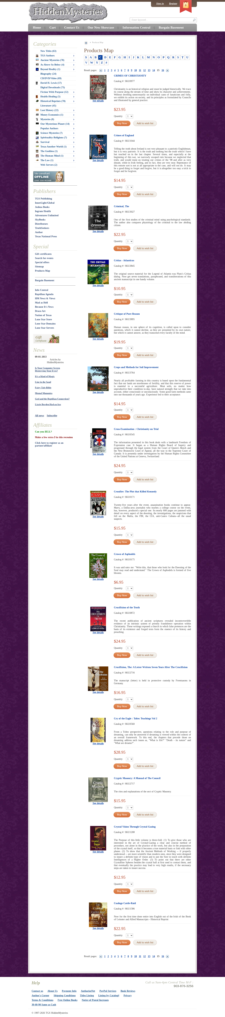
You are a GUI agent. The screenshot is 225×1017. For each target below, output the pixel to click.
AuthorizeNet (88, 991)
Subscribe (52, 415)
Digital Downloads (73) (52, 87)
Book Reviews (128, 991)
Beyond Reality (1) (50, 69)
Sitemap (39, 266)
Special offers (42, 262)
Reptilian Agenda (44, 294)
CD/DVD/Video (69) (51, 78)
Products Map (42, 270)
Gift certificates (43, 254)
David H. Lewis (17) (51, 83)
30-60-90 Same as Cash (44, 1004)
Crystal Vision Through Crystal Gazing (135, 826)
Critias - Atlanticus (124, 260)
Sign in (160, 3)
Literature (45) (48, 105)
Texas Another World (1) (53, 146)
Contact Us (71, 27)
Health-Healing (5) (50, 96)
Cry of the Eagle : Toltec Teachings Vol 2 (135, 718)
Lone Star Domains (45, 323)
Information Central (136, 27)
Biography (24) (48, 73)
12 (144, 70)
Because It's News (44, 307)
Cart (52, 27)
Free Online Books (67, 1000)
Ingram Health (43, 211)
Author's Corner (40, 995)
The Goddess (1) (49, 151)
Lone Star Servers (44, 328)
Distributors (41, 224)
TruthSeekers (42, 228)
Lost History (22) (49, 110)
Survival (44, 142)
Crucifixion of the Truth (127, 607)
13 (149, 70)
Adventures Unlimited (47, 215)
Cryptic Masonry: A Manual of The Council (137, 778)
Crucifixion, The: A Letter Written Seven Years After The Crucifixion (151, 667)
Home (37, 27)
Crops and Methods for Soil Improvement (136, 367)
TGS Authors (47, 55)
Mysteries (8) (47, 119)
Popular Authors (49, 128)
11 (140, 70)
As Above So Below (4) (52, 64)
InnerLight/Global (44, 203)
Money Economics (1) (51, 114)
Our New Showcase (101, 27)
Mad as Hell (41, 302)
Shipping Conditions (65, 995)
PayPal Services (107, 991)
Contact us (37, 991)
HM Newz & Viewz (45, 298)
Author (39, 232)
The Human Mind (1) (51, 155)
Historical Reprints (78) (53, 101)
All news (39, 415)
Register (173, 3)
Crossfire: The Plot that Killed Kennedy (135, 491)
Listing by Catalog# (108, 995)
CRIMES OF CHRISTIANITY (130, 75)
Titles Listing (87, 995)
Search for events (44, 258)
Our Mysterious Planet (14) (55, 124)
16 (163, 70)
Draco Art (40, 311)
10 (135, 70)
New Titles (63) (48, 51)
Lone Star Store (43, 319)
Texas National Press (46, 236)
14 (153, 70)
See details (98, 100)
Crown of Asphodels (124, 554)
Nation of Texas (43, 315)
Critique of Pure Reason (127, 314)
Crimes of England (124, 135)
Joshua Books (42, 207)
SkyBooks (40, 219)
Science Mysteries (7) (51, 133)
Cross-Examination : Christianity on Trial (136, 429)
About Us (52, 991)
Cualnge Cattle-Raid (125, 903)
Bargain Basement (44, 280)
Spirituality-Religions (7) (53, 137)
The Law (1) (46, 160)
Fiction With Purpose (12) (54, 92)
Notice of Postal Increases (95, 1000)
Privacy (128, 995)
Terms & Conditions (42, 1000)
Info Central (41, 290)
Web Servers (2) (48, 165)
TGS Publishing (43, 198)
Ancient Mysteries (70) (52, 60)
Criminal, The (121, 206)
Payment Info (69, 991)
